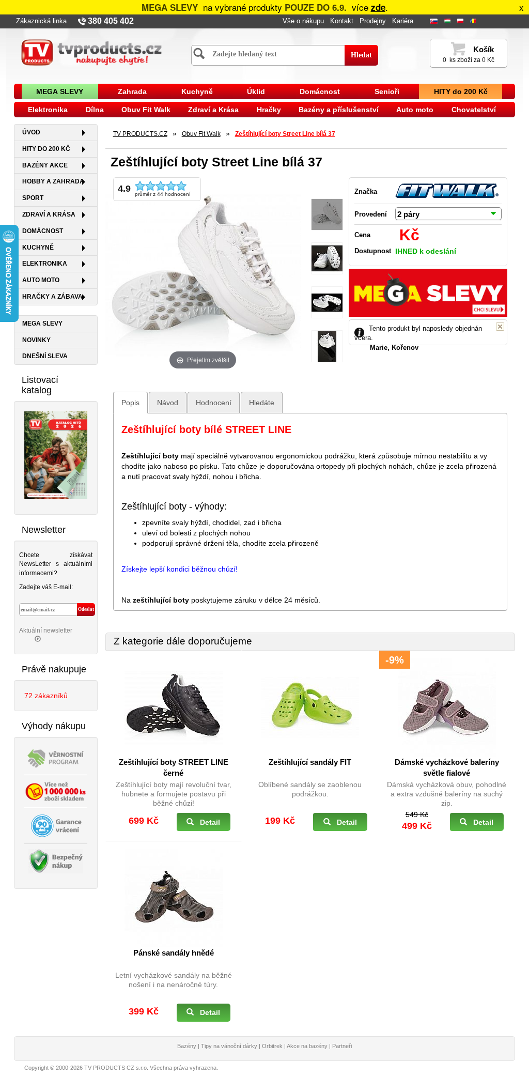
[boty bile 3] (327, 346)
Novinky (36, 340)
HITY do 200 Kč (461, 91)
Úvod (31, 132)
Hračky (269, 109)
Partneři (342, 1046)
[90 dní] (55, 825)
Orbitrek (272, 1046)
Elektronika (48, 109)
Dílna (95, 109)
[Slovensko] (435, 21)
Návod (167, 402)
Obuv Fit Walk (145, 109)
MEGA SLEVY (59, 91)
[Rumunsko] (474, 21)
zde (378, 7)
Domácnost (320, 91)
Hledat (361, 55)
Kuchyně (197, 91)
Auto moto (414, 109)
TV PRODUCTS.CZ (140, 133)
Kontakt (341, 21)
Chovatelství (474, 109)
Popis (130, 402)
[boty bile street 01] (327, 215)
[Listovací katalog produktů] (55, 455)
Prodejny (373, 21)
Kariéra (402, 21)
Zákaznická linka (41, 21)
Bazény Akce (45, 165)
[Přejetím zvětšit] (203, 274)
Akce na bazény (307, 1046)
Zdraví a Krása (213, 109)
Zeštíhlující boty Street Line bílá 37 (285, 133)
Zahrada (132, 91)
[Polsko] (461, 21)
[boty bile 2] (327, 303)
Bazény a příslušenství (339, 109)
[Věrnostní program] (55, 757)
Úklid (256, 91)
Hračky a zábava (52, 296)
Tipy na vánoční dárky (229, 1046)
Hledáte (261, 402)
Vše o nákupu (303, 21)
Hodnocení (213, 402)
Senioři (387, 91)
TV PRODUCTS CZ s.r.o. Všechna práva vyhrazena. (151, 1068)
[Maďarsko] (448, 21)
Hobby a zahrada (53, 181)
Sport (32, 198)
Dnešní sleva (45, 356)
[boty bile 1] (327, 259)
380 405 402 (111, 21)
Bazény (186, 1046)
